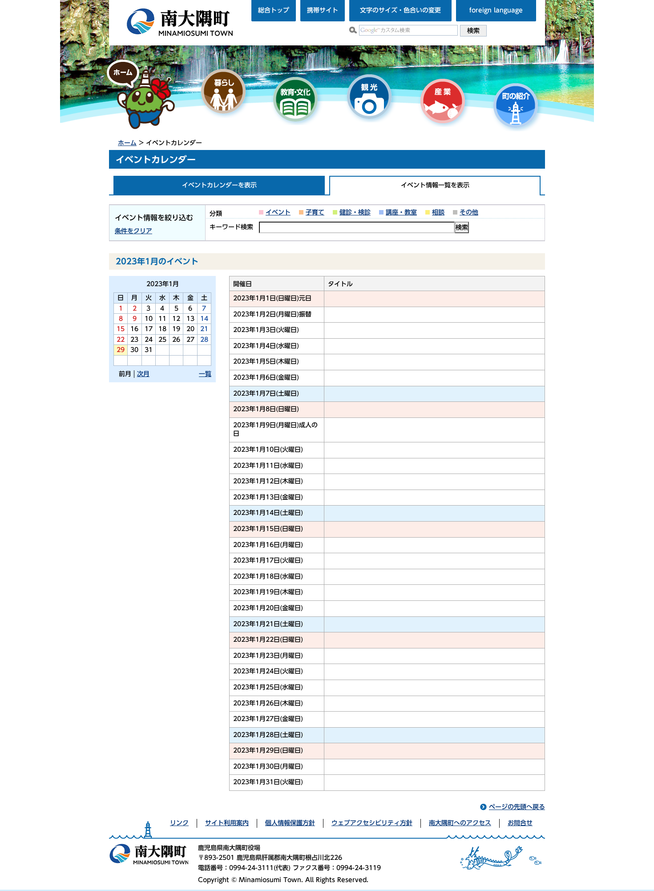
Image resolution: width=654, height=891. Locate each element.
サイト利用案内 (227, 823)
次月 (143, 374)
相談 (438, 212)
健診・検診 (355, 212)
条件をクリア (133, 231)
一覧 (205, 374)
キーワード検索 (231, 227)
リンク (179, 823)
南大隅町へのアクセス (460, 823)
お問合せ (520, 823)
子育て (315, 212)
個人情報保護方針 (290, 823)
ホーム (127, 143)
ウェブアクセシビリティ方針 (371, 823)
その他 (469, 212)
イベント (278, 212)
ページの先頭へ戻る (517, 807)
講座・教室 (401, 212)
